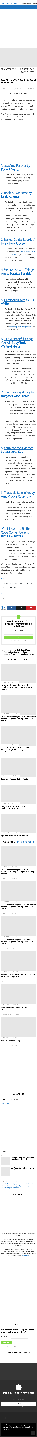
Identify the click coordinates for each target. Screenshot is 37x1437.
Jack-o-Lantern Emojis (11, 1041)
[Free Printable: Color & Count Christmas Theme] (18, 994)
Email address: (18, 630)
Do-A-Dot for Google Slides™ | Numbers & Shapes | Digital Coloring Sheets (17, 687)
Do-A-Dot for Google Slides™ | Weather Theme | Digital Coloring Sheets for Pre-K (18, 719)
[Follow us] (25, 7)
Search (34, 1418)
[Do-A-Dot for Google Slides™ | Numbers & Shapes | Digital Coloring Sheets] (18, 673)
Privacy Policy (6, 1429)
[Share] (11, 608)
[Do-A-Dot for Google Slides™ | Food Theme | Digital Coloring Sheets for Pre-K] (18, 736)
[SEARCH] (28, 7)
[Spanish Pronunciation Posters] (18, 823)
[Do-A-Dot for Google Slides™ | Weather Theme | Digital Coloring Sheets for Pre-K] (18, 705)
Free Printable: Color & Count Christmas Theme (14, 1009)
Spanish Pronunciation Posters (14, 836)
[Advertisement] (18, 28)
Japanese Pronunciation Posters (15, 779)
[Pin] (31, 608)
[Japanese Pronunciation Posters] (18, 767)
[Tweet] (21, 608)
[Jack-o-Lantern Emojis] (18, 1027)
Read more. (25, 1255)
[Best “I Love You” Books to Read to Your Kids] (9, 57)
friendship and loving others (20, 327)
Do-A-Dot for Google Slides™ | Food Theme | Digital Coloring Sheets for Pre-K (17, 750)
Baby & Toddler (25, 842)
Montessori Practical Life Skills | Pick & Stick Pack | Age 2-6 (18, 807)
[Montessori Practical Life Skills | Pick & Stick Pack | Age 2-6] (18, 794)
